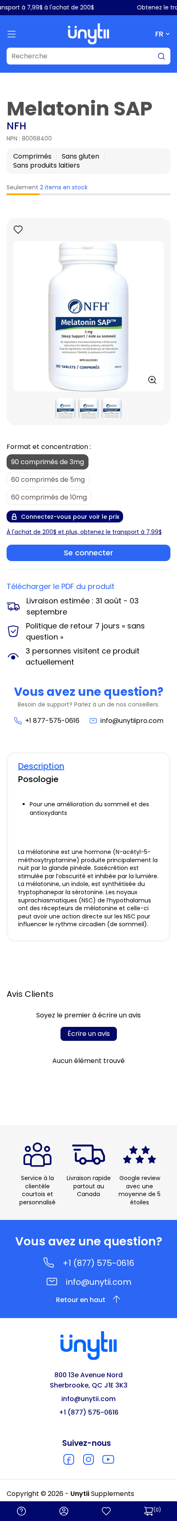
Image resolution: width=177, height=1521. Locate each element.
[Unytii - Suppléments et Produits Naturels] (88, 33)
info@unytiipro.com (131, 720)
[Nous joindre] (21, 1511)
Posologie (38, 779)
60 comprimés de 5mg (48, 479)
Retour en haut (80, 1300)
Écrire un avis (89, 1033)
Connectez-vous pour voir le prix (70, 517)
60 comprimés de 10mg (49, 497)
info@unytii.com (98, 1282)
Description (41, 766)
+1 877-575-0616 (52, 720)
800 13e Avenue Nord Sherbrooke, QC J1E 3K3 (89, 1380)
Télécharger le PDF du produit (60, 586)
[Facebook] (68, 1459)
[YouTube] (108, 1459)
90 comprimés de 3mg (47, 462)
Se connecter (88, 553)
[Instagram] (88, 1459)
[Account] (64, 1511)
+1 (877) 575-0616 (98, 1263)
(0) (157, 1509)
